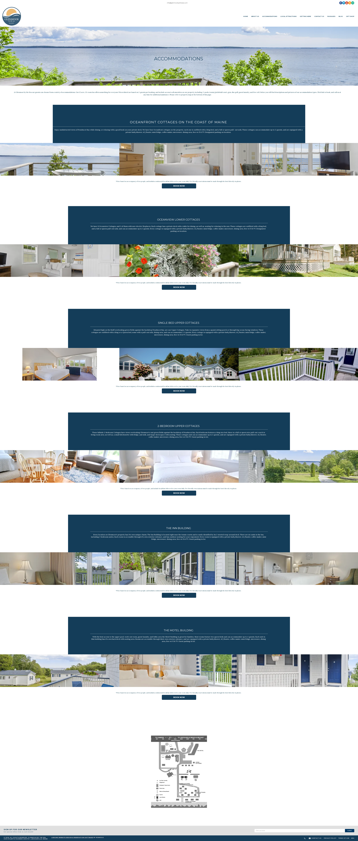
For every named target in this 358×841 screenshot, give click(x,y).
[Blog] (349, 2)
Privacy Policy (330, 838)
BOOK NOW (179, 186)
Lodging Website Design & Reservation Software (72, 837)
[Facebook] (340, 2)
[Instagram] (343, 2)
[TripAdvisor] (352, 2)
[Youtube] (346, 2)
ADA (352, 838)
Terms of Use (343, 838)
